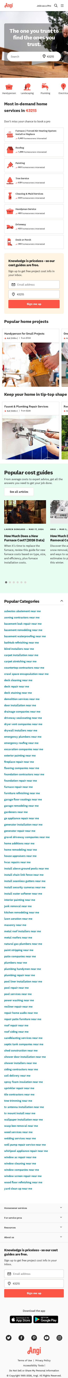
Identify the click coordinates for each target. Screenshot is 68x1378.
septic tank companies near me (23, 1044)
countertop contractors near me (24, 667)
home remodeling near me (20, 849)
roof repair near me (16, 1025)
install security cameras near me (24, 887)
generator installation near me (23, 824)
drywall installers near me (20, 730)
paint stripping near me (18, 950)
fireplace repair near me (19, 762)
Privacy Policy (43, 1360)
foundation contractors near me (24, 774)
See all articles (19, 492)
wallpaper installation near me (23, 1119)
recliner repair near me (18, 1006)
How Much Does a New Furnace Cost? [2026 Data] (24, 538)
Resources (10, 1227)
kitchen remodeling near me (21, 912)
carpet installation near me (21, 655)
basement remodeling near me (23, 630)
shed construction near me (20, 1050)
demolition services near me (21, 699)
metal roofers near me (18, 937)
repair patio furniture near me (22, 1019)
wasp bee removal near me (21, 1126)
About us (9, 1237)
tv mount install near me (19, 1113)
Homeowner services (15, 1208)
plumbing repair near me (19, 975)
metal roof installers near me (22, 931)
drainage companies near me (22, 711)
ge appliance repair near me (21, 818)
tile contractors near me (19, 1094)
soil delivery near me (17, 1075)
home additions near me (19, 843)
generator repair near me (19, 831)
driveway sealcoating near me (23, 718)
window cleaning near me (20, 1163)
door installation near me (20, 705)
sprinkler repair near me (19, 1088)
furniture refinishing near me (22, 793)
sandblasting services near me (23, 1038)
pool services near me (18, 994)
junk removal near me (18, 906)
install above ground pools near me (26, 868)
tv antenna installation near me (24, 1107)
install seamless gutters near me (24, 881)
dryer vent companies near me (23, 724)
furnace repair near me (18, 787)
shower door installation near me (25, 1057)
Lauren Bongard (14, 529)
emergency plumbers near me (22, 737)
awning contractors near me (21, 617)
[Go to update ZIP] (45, 56)
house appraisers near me (20, 856)
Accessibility (33, 1365)
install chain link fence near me (23, 875)
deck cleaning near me (18, 680)
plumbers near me (15, 962)
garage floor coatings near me (23, 799)
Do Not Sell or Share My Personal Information (34, 1370)
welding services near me (20, 1138)
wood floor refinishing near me (23, 1182)
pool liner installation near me (23, 981)
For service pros (13, 1218)
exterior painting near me (20, 755)
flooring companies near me (21, 768)
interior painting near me (19, 900)
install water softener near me (23, 893)
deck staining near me (18, 693)
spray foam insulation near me (23, 1082)
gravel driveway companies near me (27, 837)
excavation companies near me (23, 749)
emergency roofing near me (21, 743)
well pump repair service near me (25, 1144)
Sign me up (34, 304)
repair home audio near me (21, 1013)
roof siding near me (16, 1032)
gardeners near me (16, 812)
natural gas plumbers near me (23, 944)
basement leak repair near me (22, 624)
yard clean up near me (18, 1188)
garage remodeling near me (21, 806)
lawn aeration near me (18, 919)
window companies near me (21, 1170)
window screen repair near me (22, 1176)
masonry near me (15, 925)
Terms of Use (25, 1360)
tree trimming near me (18, 1101)
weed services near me (18, 1132)
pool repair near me (16, 988)
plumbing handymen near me (22, 969)
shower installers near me (20, 1063)
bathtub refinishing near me (21, 642)
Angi (53, 529)
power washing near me (19, 1000)
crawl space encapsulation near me (26, 674)
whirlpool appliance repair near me (26, 1151)
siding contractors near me (21, 1069)
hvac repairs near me (17, 862)
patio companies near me (20, 956)
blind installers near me (19, 649)
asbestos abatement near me (22, 611)
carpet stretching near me (20, 661)
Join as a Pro (44, 5)
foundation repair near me (20, 780)
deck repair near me (16, 686)
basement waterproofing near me (25, 636)
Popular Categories (21, 601)
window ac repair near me (20, 1157)
